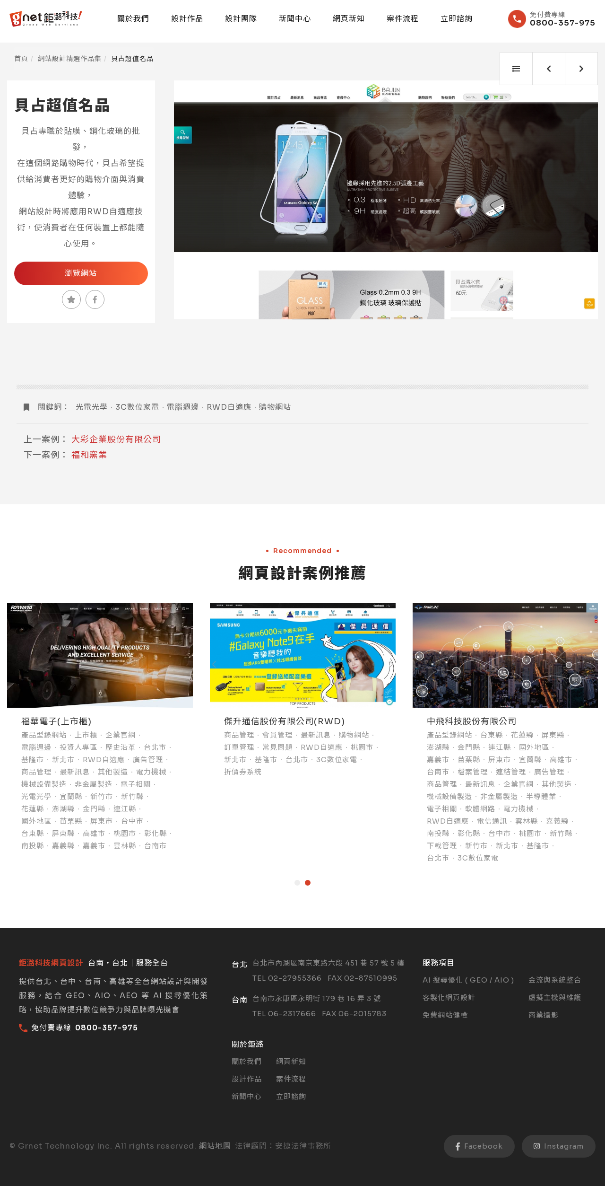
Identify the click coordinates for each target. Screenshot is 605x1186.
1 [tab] (297, 883)
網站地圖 (215, 1146)
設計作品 (187, 19)
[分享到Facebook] (95, 299)
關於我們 (133, 19)
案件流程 (403, 19)
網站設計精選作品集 (70, 58)
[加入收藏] (71, 299)
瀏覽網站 (81, 273)
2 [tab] (308, 883)
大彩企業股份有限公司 (116, 439)
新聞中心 (295, 19)
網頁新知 (349, 19)
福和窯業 (89, 455)
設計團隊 (241, 19)
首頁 (21, 58)
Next (580, 200)
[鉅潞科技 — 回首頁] (45, 18)
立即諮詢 (457, 19)
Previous (192, 200)
